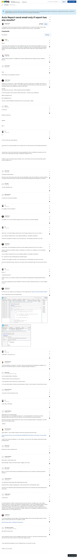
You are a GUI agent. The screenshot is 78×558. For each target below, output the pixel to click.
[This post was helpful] (50, 17)
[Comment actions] (49, 46)
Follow (45, 24)
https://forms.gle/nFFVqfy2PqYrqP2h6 (39, 291)
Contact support (71, 1)
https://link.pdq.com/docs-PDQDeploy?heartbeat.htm (12, 522)
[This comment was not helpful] (49, 44)
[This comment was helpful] (49, 40)
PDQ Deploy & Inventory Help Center (2, 4)
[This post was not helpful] (50, 21)
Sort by (47, 34)
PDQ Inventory (12, 4)
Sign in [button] (64, 1)
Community (6, 4)
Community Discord (22, 12)
